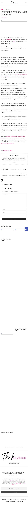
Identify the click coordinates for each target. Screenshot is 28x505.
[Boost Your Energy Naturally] (7, 382)
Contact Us (9, 499)
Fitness (4, 150)
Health (2, 9)
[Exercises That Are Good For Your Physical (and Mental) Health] (21, 277)
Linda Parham (4, 17)
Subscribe (7, 501)
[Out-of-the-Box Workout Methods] (7, 233)
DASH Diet (17, 74)
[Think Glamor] (14, 2)
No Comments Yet (8, 184)
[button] (26, 229)
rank (14, 41)
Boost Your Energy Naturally (7, 432)
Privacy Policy (12, 480)
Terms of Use (23, 499)
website (11, 140)
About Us (4, 499)
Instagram (8, 39)
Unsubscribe (12, 501)
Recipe (11, 150)
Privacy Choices (18, 483)
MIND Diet (7, 76)
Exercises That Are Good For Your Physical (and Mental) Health (21, 329)
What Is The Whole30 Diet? (7, 143)
